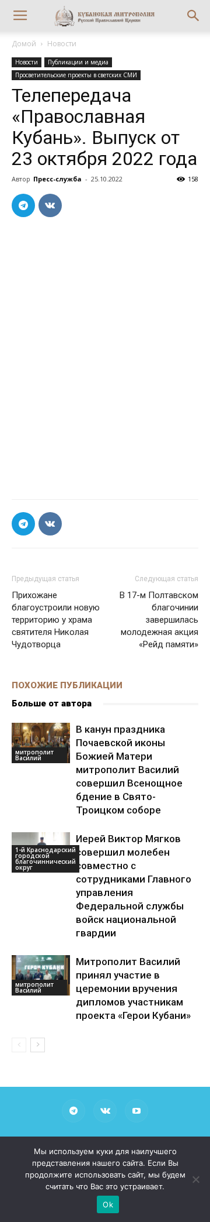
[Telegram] (73, 1111)
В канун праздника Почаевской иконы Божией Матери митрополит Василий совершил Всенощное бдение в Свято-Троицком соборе (129, 769)
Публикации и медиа (78, 62)
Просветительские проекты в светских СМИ (76, 75)
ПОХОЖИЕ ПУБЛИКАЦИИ (67, 685)
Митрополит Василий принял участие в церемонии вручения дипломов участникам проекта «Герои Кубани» (133, 988)
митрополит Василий (34, 755)
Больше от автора (52, 703)
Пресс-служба (57, 178)
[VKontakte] (105, 1111)
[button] (193, 16)
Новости (61, 44)
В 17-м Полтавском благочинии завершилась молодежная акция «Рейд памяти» (159, 620)
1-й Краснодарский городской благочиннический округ (45, 858)
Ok (108, 1204)
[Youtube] (136, 1111)
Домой (24, 44)
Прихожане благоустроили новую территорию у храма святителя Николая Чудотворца (56, 620)
